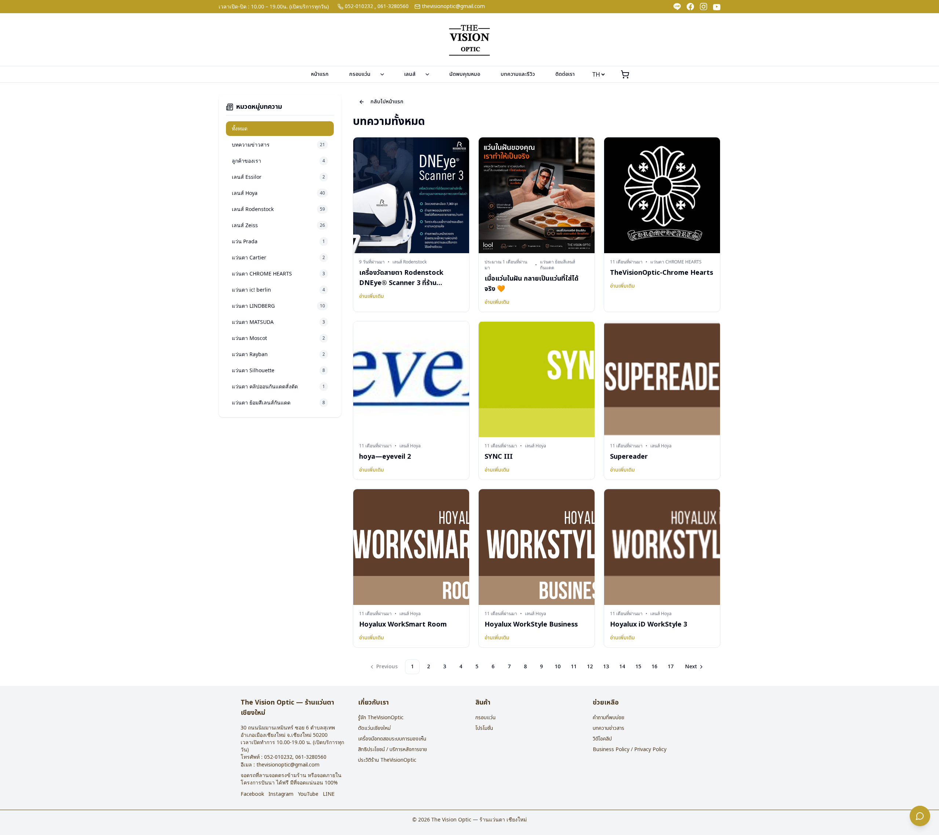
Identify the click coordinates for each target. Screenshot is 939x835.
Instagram (280, 794)
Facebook (252, 794)
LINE (329, 794)
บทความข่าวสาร (608, 728)
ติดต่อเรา (565, 74)
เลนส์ (410, 74)
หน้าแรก (320, 74)
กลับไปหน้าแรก (386, 102)
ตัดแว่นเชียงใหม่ (374, 728)
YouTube (308, 794)
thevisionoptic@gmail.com (453, 6)
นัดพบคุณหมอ (464, 74)
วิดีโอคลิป (602, 739)
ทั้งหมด (240, 128)
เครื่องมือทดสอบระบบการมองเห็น (392, 739)
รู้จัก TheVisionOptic (380, 717)
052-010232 (359, 6)
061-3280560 (393, 6)
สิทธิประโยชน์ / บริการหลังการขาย (392, 749)
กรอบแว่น (359, 74)
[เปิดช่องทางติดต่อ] (920, 816)
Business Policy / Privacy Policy (629, 749)
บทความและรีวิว (518, 74)
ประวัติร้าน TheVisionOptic (387, 760)
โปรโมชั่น (484, 728)
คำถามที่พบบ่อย (608, 717)
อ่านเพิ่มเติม (371, 296)
